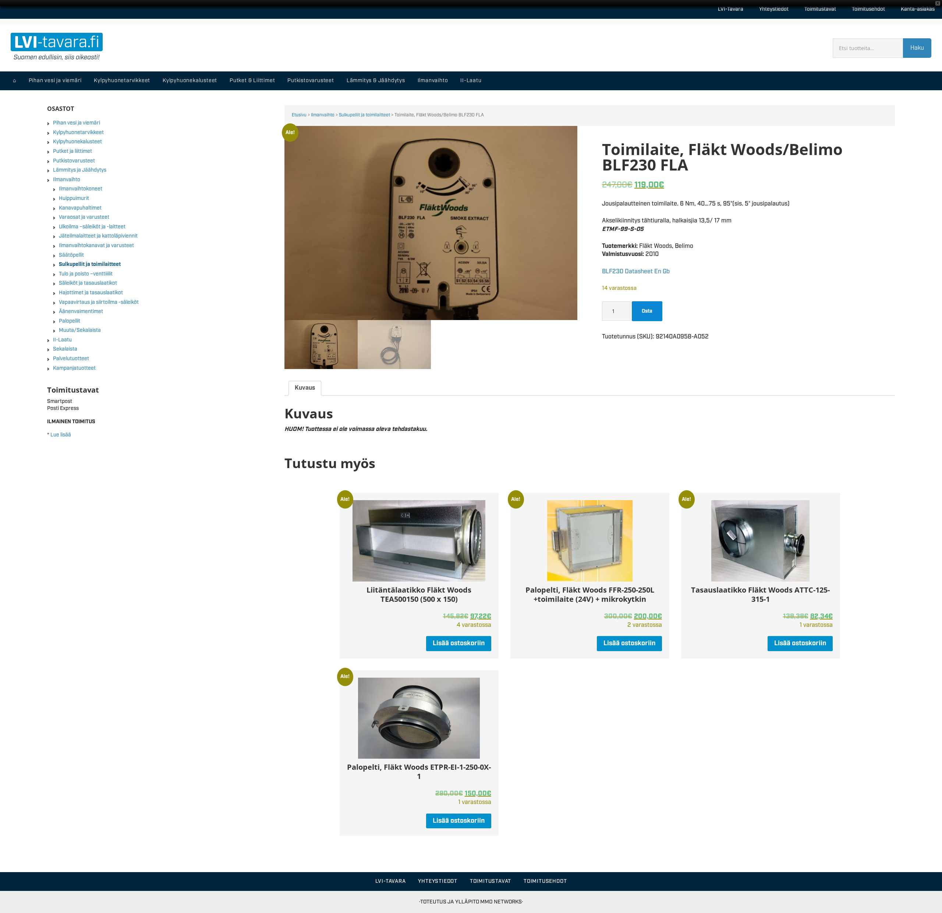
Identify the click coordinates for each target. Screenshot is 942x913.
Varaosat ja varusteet (84, 217)
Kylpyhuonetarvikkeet (78, 132)
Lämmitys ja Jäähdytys (79, 170)
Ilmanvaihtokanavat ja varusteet (96, 245)
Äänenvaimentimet (81, 311)
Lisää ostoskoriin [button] (459, 643)
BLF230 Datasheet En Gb (636, 271)
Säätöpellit (71, 255)
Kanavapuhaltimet (80, 208)
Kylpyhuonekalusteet (77, 141)
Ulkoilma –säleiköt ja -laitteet (92, 227)
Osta (647, 311)
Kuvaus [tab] (305, 388)
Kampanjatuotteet (74, 368)
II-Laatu (62, 340)
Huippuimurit (74, 198)
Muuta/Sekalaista (80, 330)
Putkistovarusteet (74, 161)
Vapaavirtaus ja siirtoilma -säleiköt (99, 302)
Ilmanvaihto (322, 115)
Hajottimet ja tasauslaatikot (91, 292)
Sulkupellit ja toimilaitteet (364, 115)
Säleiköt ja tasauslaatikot (88, 283)
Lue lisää (60, 435)
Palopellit (69, 321)
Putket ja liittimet (72, 151)
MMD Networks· (501, 901)
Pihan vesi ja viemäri (76, 123)
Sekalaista (65, 349)
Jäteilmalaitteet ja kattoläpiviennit (98, 236)
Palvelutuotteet (71, 358)
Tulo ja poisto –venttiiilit (86, 274)
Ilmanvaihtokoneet (80, 189)
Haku (917, 48)
